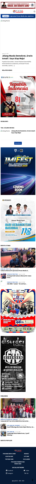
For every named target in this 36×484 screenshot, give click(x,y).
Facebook (10, 470)
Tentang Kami (9, 459)
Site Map (26, 456)
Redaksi (26, 453)
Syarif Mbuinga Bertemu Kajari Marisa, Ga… (21, 427)
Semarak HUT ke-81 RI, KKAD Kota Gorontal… (15, 421)
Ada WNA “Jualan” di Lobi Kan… (17, 284)
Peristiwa (8, 269)
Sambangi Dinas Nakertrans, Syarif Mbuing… (18, 434)
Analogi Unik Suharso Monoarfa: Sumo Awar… (19, 276)
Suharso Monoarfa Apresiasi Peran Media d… (15, 270)
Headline (3, 269)
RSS (27, 473)
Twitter (27, 470)
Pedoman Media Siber (9, 453)
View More (18, 143)
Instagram (10, 473)
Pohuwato (17, 425)
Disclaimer (26, 459)
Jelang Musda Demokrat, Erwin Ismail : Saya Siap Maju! (17, 57)
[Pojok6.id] (18, 11)
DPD (8, 425)
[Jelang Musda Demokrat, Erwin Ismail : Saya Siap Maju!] (18, 35)
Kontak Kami (9, 456)
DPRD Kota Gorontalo (6, 419)
